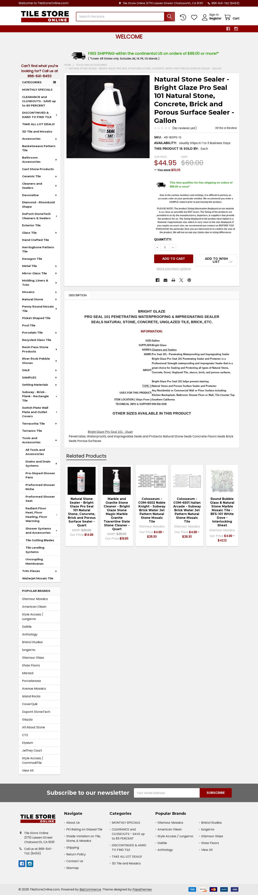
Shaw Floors (31, 665)
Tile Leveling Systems (34, 550)
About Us (73, 822)
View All (27, 770)
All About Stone (33, 727)
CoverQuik (30, 704)
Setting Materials (35, 384)
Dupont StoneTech (36, 712)
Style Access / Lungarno (32, 616)
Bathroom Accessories (31, 160)
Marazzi (27, 673)
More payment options (174, 269)
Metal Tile (29, 266)
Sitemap (72, 868)
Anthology (29, 634)
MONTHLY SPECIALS (37, 89)
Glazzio (27, 719)
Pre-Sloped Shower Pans (40, 475)
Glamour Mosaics (35, 599)
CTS (25, 735)
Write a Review (226, 128)
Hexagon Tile (32, 259)
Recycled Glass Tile (36, 340)
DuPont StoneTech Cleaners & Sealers (36, 216)
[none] (108, 116)
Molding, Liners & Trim (35, 283)
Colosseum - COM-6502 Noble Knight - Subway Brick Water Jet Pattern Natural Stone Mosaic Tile (151, 510)
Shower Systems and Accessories (38, 531)
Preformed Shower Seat (40, 499)
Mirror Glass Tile (34, 273)
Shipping (72, 847)
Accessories (31, 138)
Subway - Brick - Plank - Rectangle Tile (35, 396)
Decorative (30, 195)
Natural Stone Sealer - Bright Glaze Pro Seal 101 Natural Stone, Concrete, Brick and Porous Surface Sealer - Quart (82, 512)
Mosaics (28, 292)
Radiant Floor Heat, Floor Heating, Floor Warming (36, 514)
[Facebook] (228, 28)
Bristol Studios (32, 642)
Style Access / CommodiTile (32, 760)
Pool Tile (28, 325)
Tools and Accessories (31, 440)
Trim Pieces (31, 571)
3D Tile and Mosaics (37, 131)
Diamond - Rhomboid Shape (38, 204)
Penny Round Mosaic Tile (38, 309)
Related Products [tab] (86, 456)
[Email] (165, 280)
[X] (181, 280)
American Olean (34, 606)
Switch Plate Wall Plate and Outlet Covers (35, 412)
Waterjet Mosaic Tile (37, 578)
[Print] (173, 280)
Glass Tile (29, 232)
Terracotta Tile (33, 423)
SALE (26, 370)
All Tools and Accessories (35, 452)
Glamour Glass (33, 657)
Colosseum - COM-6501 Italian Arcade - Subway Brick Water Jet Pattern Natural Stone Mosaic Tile (187, 510)
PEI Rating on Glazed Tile (84, 829)
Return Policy (76, 854)
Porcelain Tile (32, 332)
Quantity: (163, 239)
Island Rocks (31, 696)
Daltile (27, 626)
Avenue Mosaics (34, 688)
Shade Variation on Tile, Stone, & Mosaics (83, 838)
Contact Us (74, 861)
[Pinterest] (189, 280)
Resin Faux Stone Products (35, 349)
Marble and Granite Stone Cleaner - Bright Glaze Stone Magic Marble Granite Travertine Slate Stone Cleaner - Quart (117, 514)
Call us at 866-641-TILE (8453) (38, 851)
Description (78, 295)
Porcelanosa (31, 681)
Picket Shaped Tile (36, 318)
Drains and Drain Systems (37, 464)
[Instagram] (236, 28)
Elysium (27, 743)
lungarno (28, 650)
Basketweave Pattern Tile (38, 148)
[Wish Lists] (195, 17)
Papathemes (142, 889)
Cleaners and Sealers (32, 186)
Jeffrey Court (32, 750)
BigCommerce (90, 889)
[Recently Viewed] (183, 17)
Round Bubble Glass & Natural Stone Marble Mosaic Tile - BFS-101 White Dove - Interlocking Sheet (222, 512)
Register (215, 18)
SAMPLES (29, 377)
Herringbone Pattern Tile (38, 249)
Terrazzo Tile (32, 430)
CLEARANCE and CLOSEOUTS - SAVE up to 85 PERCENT (39, 101)
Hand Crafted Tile (35, 240)
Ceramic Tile (31, 176)
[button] (216, 260)
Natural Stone (32, 299)
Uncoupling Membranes (34, 561)
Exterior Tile (31, 225)
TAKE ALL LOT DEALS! (38, 124)
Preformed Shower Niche (40, 487)
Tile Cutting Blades (39, 540)
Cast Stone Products (38, 169)
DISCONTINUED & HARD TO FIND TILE (37, 115)
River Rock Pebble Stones (36, 361)
